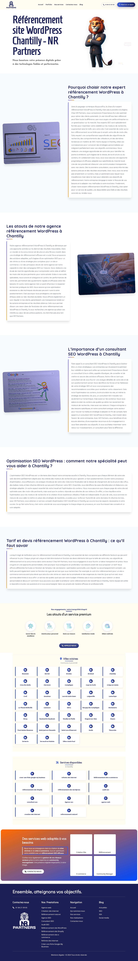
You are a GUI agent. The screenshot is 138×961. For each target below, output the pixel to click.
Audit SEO (45, 924)
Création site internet (50, 911)
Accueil (40, 4)
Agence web (46, 907)
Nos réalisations (76, 918)
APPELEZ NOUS (70, 646)
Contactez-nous (71, 4)
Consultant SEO (47, 921)
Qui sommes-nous (77, 911)
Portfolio (49, 4)
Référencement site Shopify (52, 931)
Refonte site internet (49, 940)
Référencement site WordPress (53, 928)
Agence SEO (46, 918)
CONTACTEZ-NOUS (34, 871)
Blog (81, 4)
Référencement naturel (51, 914)
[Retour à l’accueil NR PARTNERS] (11, 4)
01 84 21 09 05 (109, 4)
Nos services (58, 4)
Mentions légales (57, 955)
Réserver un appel (127, 4)
